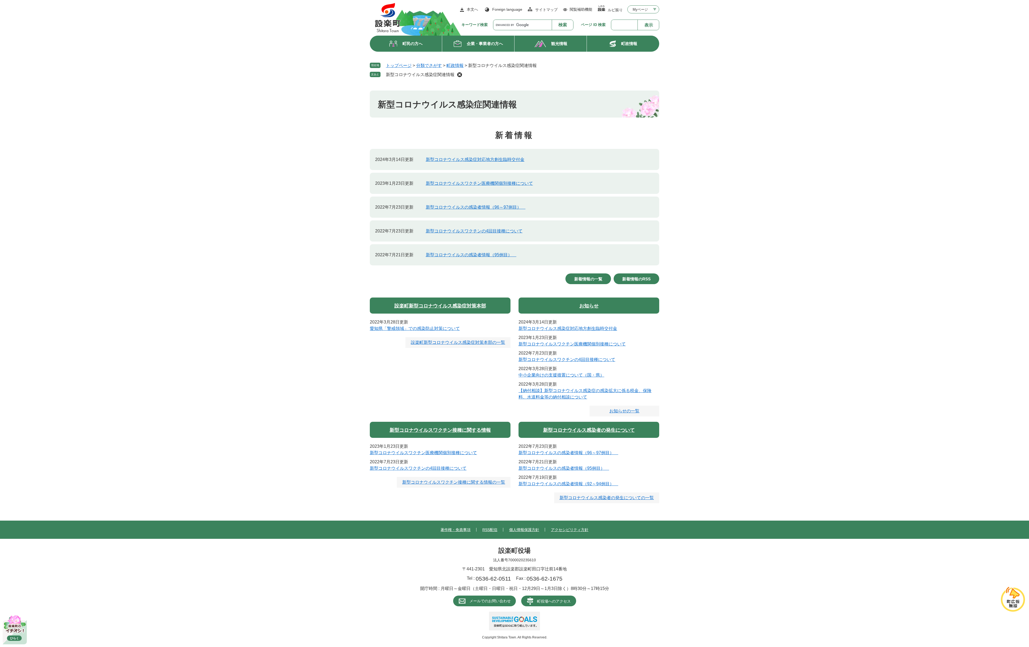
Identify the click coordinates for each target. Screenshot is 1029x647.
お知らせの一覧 (624, 411)
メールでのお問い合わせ (490, 601)
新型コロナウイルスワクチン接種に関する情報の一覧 (453, 482)
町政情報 (629, 43)
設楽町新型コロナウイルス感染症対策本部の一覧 (458, 342)
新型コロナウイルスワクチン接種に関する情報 (440, 430)
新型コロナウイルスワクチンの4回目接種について (474, 231)
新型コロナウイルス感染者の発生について (589, 430)
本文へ (472, 9)
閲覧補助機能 (581, 9)
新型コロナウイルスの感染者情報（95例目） (471, 255)
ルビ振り (615, 10)
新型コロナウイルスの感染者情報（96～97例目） (475, 207)
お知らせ (589, 306)
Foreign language (507, 9)
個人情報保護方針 (524, 530)
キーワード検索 (474, 24)
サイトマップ (546, 9)
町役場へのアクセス (554, 601)
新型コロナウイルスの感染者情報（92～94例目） (568, 484)
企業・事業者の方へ (485, 43)
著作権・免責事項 (456, 530)
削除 (459, 74)
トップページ (399, 65)
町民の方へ (412, 43)
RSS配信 (489, 530)
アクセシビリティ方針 (569, 530)
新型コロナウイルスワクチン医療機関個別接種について (479, 183)
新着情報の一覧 (588, 279)
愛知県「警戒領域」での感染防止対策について (415, 328)
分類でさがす (429, 65)
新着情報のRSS (636, 279)
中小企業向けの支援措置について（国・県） (561, 375)
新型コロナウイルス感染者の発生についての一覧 (607, 497)
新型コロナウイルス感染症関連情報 (420, 74)
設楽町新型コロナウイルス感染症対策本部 (440, 306)
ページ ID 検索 (593, 24)
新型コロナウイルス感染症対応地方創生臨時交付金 (475, 159)
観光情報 (559, 43)
